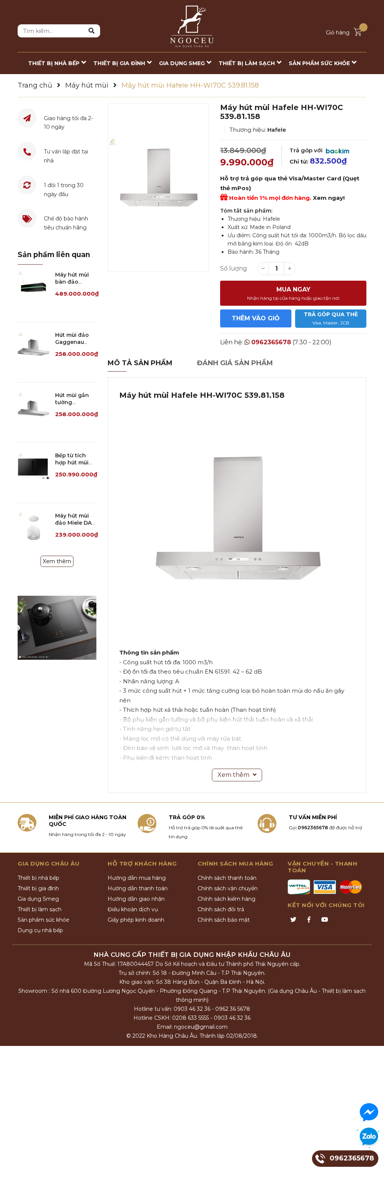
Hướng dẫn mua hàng (137, 878)
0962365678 (271, 342)
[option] (158, 187)
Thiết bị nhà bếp (38, 878)
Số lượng (233, 268)
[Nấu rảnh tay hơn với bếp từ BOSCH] (57, 628)
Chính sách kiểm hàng (226, 898)
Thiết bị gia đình (38, 888)
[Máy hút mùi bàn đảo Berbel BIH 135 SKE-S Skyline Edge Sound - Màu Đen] (34, 287)
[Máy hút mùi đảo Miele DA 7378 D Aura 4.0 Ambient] (34, 528)
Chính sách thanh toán (227, 878)
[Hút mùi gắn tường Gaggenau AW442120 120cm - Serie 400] (34, 408)
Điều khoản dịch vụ (133, 909)
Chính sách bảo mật (224, 919)
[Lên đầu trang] (370, 1180)
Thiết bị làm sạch (40, 909)
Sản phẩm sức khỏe (43, 919)
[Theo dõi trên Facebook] (309, 919)
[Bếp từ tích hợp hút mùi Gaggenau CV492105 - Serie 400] (34, 468)
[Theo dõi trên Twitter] (293, 919)
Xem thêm (57, 561)
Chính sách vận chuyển (228, 888)
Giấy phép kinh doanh (136, 919)
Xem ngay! (329, 197)
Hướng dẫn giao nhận (136, 898)
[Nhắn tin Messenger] (369, 1112)
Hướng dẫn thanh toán (138, 888)
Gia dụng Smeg (38, 898)
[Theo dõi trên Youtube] (324, 919)
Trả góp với (307, 150)
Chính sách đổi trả (221, 909)
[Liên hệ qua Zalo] (369, 1137)
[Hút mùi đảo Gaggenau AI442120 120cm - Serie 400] (34, 347)
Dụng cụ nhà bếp (40, 930)
